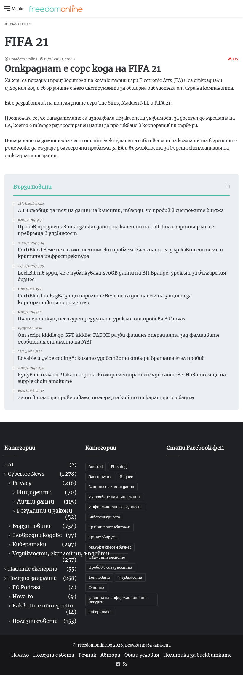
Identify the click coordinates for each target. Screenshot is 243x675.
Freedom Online (23, 59)
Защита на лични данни (111, 487)
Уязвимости (130, 577)
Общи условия (141, 655)
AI (11, 465)
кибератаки (100, 612)
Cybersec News (26, 474)
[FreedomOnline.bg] (56, 8)
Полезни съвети (35, 621)
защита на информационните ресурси (118, 599)
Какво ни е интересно (42, 606)
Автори (110, 655)
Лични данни (35, 501)
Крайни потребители (109, 527)
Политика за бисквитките (197, 655)
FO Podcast (26, 587)
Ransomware (100, 476)
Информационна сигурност (115, 507)
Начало (13, 24)
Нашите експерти (32, 569)
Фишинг (96, 587)
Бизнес (126, 476)
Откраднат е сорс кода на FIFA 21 (83, 68)
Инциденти (34, 492)
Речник (87, 655)
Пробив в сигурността (110, 567)
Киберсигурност (104, 517)
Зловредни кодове (37, 535)
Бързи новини (31, 526)
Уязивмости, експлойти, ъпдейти (60, 554)
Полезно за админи (32, 578)
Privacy (21, 483)
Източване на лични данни (114, 497)
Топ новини (99, 577)
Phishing (119, 466)
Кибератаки (29, 544)
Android (96, 466)
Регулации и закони (44, 511)
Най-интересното (107, 557)
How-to (22, 597)
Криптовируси (103, 537)
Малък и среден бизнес (110, 547)
